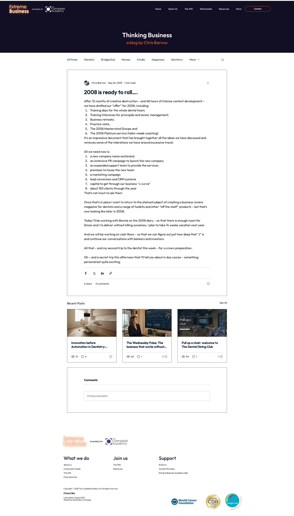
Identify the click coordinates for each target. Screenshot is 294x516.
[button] (222, 59)
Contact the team (167, 469)
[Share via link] (110, 273)
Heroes (126, 59)
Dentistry (177, 59)
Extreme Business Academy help (173, 473)
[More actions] (208, 83)
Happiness (158, 59)
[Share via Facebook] (85, 273)
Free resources (70, 477)
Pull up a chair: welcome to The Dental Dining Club (200, 345)
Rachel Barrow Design (82, 500)
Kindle (141, 59)
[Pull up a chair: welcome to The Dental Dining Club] (202, 323)
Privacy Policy (69, 493)
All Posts (72, 59)
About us (67, 464)
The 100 (67, 473)
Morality (89, 59)
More (193, 59)
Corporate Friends (72, 469)
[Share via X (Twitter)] (94, 273)
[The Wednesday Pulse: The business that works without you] (147, 323)
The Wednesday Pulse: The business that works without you (145, 345)
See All (223, 302)
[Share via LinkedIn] (102, 273)
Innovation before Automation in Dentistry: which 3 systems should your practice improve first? (90, 345)
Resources (117, 469)
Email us (162, 464)
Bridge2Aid (108, 59)
